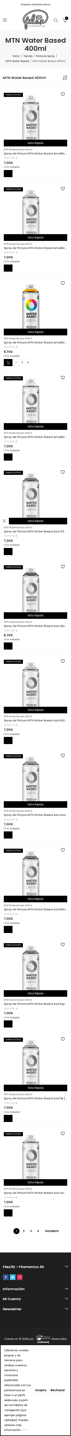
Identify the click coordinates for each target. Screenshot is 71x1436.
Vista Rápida (35, 143)
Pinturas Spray (45, 56)
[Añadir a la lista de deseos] (63, 94)
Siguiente (52, 1231)
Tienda (27, 56)
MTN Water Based (17, 61)
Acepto (40, 1390)
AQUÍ (24, 1430)
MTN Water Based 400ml (18, 149)
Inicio (16, 56)
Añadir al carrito (8, 362)
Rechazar (58, 1390)
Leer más (8, 173)
